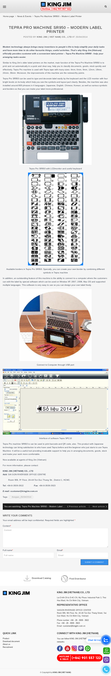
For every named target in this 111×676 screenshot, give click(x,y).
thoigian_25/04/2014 (21, 497)
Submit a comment (94, 562)
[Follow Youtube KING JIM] (67, 648)
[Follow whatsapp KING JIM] (88, 648)
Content (7, 526)
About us (6, 644)
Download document (11, 641)
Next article (99, 507)
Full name (8, 550)
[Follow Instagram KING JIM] (74, 648)
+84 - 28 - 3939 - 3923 (70, 623)
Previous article (78, 507)
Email (60, 550)
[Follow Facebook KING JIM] (60, 648)
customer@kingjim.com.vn (74, 626)
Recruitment (8, 647)
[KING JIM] (56, 6)
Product (6, 638)
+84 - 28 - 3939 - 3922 (79, 620)
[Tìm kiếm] (105, 6)
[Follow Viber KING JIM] (81, 648)
